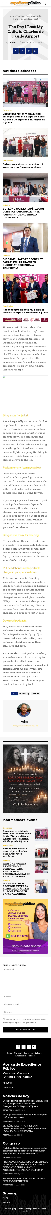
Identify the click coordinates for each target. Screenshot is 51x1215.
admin (12, 42)
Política (6, 205)
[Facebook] (16, 51)
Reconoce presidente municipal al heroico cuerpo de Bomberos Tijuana (25, 311)
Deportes (7, 110)
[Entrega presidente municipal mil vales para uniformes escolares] (25, 143)
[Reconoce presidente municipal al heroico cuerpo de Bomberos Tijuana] (25, 288)
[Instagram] (24, 1047)
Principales (8, 161)
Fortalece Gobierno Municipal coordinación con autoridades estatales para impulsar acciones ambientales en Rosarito (25, 1151)
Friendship (24, 694)
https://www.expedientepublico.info (25, 726)
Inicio (11, 16)
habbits (35, 694)
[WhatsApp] (35, 51)
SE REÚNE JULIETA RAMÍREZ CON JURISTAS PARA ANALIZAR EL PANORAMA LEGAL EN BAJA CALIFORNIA (23, 213)
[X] (22, 51)
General (6, 1157)
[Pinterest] (29, 51)
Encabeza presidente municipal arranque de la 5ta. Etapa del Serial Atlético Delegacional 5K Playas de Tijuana (24, 118)
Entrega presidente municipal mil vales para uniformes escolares (23, 166)
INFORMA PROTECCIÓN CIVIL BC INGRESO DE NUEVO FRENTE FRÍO (24, 1180)
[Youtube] (34, 1047)
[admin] (25, 710)
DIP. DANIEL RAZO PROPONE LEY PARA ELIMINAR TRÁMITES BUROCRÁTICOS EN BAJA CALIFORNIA (23, 263)
